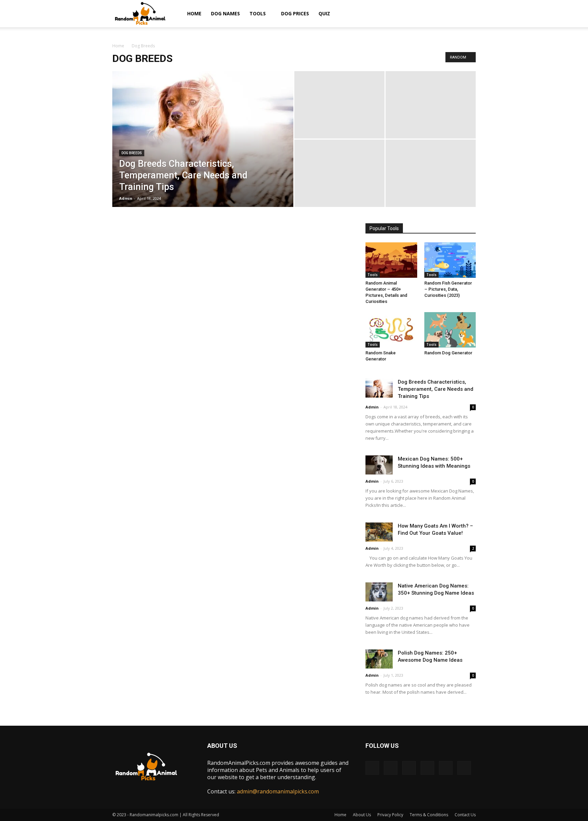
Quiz (324, 13)
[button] (467, 14)
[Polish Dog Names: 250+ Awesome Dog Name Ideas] (379, 658)
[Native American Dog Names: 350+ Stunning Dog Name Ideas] (379, 591)
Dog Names (225, 13)
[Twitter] (446, 768)
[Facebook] (372, 768)
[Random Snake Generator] (391, 330)
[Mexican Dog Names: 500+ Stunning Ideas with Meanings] (379, 464)
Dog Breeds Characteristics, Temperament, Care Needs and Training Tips (435, 389)
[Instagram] (390, 768)
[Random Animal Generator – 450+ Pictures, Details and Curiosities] (391, 260)
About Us (362, 815)
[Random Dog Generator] (450, 330)
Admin (125, 198)
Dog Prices (295, 13)
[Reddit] (427, 768)
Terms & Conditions (429, 815)
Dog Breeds (131, 153)
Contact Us (465, 815)
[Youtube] (464, 768)
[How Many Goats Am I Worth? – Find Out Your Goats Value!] (379, 531)
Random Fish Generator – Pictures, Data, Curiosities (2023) (448, 289)
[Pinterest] (409, 768)
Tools (257, 13)
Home (194, 13)
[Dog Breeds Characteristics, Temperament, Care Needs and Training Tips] (202, 143)
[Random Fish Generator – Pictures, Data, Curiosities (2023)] (450, 260)
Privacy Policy (390, 815)
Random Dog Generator (448, 352)
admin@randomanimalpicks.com (278, 791)
